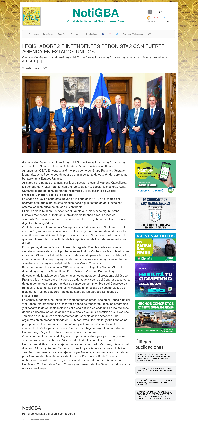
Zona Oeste (48, 34)
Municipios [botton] (91, 34)
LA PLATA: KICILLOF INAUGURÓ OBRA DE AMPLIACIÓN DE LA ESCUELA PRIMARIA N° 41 (155, 370)
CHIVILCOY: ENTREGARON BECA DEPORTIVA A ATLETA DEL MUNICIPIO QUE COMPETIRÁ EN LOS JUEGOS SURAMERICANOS (154, 357)
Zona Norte (34, 34)
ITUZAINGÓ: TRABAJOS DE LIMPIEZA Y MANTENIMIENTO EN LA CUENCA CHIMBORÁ (154, 382)
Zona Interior (76, 34)
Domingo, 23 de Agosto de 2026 (137, 34)
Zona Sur (62, 34)
